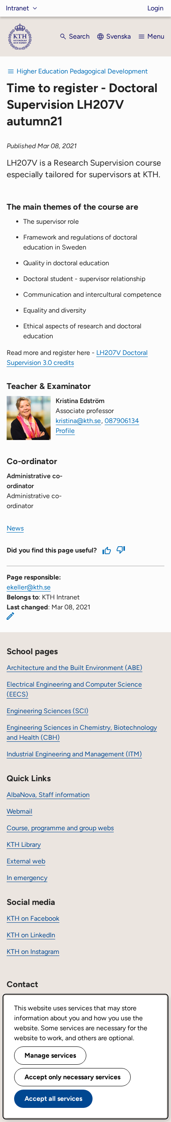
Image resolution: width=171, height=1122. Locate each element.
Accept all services (53, 1098)
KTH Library (24, 844)
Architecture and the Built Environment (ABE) (74, 668)
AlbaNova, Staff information (48, 795)
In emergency (27, 878)
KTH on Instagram (33, 952)
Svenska (118, 36)
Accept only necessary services (72, 1077)
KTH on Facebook (33, 918)
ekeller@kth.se (29, 587)
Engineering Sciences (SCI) (47, 711)
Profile (65, 431)
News (15, 528)
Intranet (17, 8)
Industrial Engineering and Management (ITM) (74, 754)
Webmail (19, 811)
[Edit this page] (10, 616)
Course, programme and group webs (60, 828)
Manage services (50, 1055)
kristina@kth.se (78, 421)
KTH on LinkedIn (31, 935)
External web (26, 861)
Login (155, 8)
